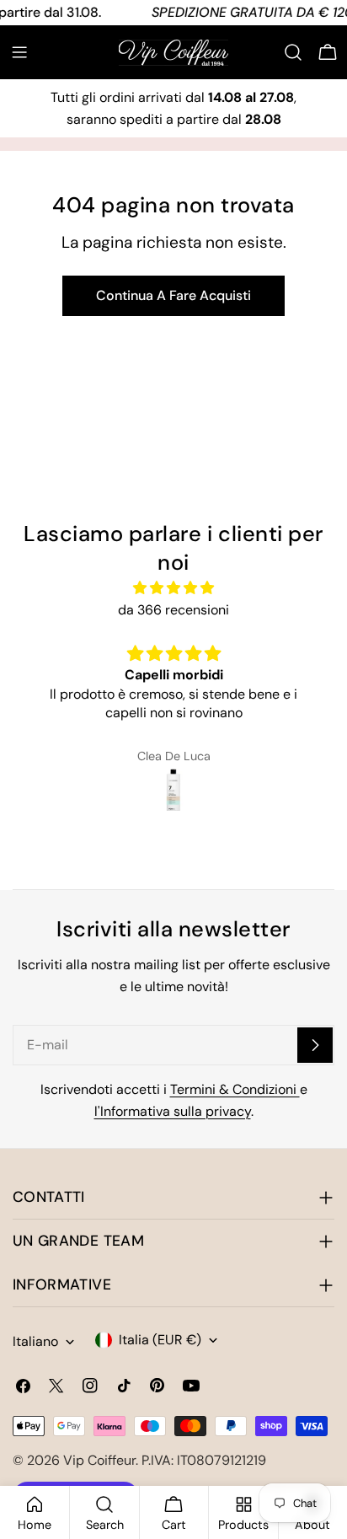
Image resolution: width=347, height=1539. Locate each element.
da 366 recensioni (173, 610)
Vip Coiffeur (99, 1460)
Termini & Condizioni (235, 1089)
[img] (173, 587)
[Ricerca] (293, 52)
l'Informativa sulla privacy (172, 1111)
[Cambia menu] (19, 52)
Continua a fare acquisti (173, 295)
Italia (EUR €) (160, 1340)
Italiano (35, 1341)
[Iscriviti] (315, 1045)
